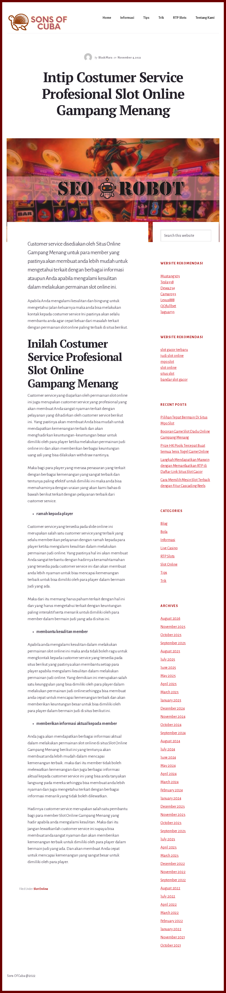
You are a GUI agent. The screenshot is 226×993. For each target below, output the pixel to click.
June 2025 (168, 668)
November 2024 (172, 717)
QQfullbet (168, 306)
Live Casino (169, 548)
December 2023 (172, 807)
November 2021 (172, 937)
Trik (163, 581)
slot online (168, 368)
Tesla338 (166, 282)
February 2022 (171, 921)
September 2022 (173, 880)
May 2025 (167, 676)
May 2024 (167, 766)
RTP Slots (167, 556)
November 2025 (172, 627)
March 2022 (169, 913)
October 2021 (170, 946)
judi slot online (172, 356)
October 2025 (170, 635)
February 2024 (171, 790)
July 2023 (167, 839)
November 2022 (172, 872)
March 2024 (169, 782)
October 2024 (170, 725)
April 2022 (168, 905)
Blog (164, 524)
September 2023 (173, 831)
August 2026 (170, 619)
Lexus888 (167, 300)
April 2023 (168, 847)
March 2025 (169, 692)
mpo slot (167, 362)
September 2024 (173, 733)
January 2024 (170, 798)
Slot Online (41, 889)
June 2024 (168, 758)
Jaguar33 (167, 312)
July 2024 (167, 749)
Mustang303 (170, 276)
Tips (163, 573)
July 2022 (167, 896)
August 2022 (170, 888)
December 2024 (172, 709)
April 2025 (168, 684)
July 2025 (167, 659)
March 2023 (169, 856)
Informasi (167, 540)
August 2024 (170, 741)
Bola (164, 532)
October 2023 (170, 823)
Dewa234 (167, 288)
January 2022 (170, 929)
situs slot (167, 374)
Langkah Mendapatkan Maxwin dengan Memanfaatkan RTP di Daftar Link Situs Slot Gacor (184, 466)
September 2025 (173, 643)
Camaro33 (168, 294)
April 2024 (168, 774)
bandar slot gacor (174, 380)
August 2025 (170, 651)
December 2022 (172, 864)
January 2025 (170, 700)
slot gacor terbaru (174, 350)
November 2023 (172, 815)
